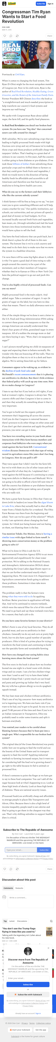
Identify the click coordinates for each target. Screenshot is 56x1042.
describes (36, 98)
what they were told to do (20, 596)
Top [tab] (5, 921)
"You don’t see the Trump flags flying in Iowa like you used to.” (19, 930)
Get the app (41, 1030)
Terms (32, 1023)
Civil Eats (19, 74)
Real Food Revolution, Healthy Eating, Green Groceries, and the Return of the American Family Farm (27, 93)
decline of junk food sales (18, 371)
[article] (28, 936)
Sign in (50, 4)
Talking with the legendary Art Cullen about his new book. (21, 936)
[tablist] (13, 888)
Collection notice (43, 1023)
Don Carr (6, 27)
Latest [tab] (12, 921)
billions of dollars (21, 164)
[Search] (51, 921)
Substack (15, 1036)
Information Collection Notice (32, 1003)
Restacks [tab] (19, 888)
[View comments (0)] (11, 36)
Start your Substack (21, 1030)
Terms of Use (41, 1000)
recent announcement (25, 374)
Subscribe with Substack (30, 994)
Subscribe (41, 4)
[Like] (4, 36)
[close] (48, 948)
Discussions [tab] (22, 921)
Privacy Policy (28, 1006)
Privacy (25, 1023)
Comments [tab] (8, 888)
